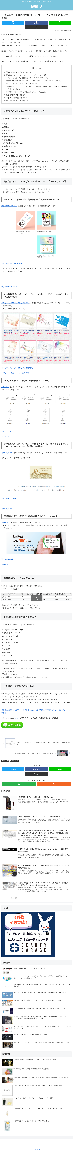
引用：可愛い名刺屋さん (10, 498)
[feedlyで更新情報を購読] (19, 784)
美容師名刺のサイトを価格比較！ (16, 95)
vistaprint (4, 522)
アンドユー (5, 387)
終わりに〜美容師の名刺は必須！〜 (17, 100)
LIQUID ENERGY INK (9, 206)
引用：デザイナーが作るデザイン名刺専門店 (17, 368)
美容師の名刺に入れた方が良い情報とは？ (19, 72)
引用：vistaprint (7, 559)
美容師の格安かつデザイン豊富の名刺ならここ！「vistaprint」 (27, 92)
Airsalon (37, 1149)
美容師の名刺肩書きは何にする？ (16, 98)
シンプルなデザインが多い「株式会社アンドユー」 (23, 83)
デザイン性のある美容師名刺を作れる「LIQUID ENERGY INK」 (27, 78)
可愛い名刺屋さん (7, 453)
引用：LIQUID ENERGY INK (11, 263)
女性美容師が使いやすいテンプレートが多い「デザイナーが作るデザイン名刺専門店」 (35, 81)
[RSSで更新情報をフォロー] (54, 784)
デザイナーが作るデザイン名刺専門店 (15, 303)
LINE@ (17, 718)
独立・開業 (6, 760)
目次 (34, 68)
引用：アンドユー (7, 431)
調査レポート (15, 760)
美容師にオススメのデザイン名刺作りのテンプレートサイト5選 (26, 75)
